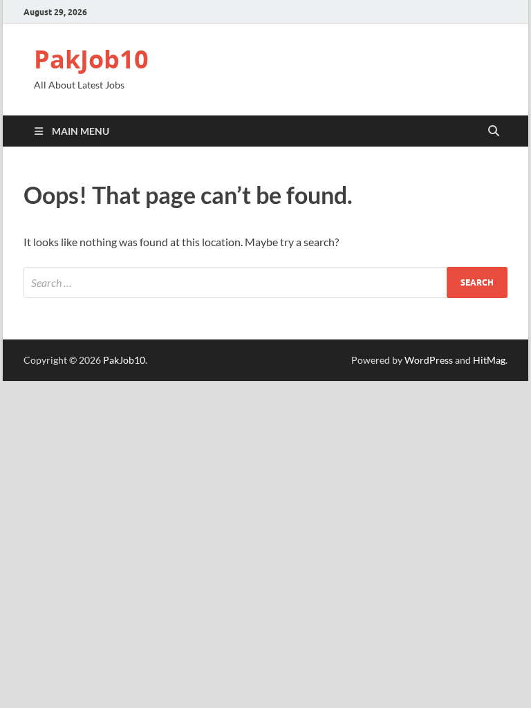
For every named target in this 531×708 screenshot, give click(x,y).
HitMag (489, 360)
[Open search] (493, 131)
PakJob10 (91, 59)
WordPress (428, 360)
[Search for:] (265, 282)
